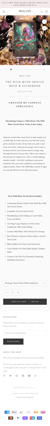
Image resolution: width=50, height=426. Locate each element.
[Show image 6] (25, 69)
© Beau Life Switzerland (25, 393)
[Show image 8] (30, 69)
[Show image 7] (27, 69)
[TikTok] (36, 375)
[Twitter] (10, 375)
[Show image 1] (11, 69)
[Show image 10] (36, 69)
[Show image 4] (19, 69)
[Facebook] (4, 375)
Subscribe (13, 342)
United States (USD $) (24, 387)
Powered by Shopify (25, 397)
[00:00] (25, 40)
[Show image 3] (16, 69)
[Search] (42, 12)
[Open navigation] (3, 12)
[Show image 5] (22, 69)
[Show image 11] (39, 69)
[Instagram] (17, 375)
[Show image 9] (33, 69)
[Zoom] (44, 21)
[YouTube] (29, 375)
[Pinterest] (23, 375)
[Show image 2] (13, 69)
